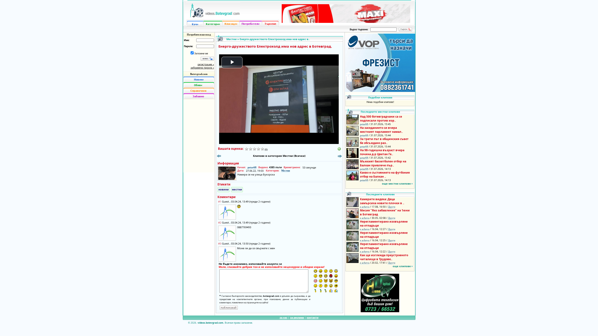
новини (223, 189)
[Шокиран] (336, 271)
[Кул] (320, 276)
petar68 (252, 167)
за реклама (297, 317)
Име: (187, 40)
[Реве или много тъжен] (320, 281)
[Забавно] (199, 96)
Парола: (188, 46)
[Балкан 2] (320, 290)
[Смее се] (325, 276)
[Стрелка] (336, 285)
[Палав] (331, 281)
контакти (312, 317)
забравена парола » (202, 67)
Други (391, 206)
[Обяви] (199, 85)
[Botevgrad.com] (331, 290)
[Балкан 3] (325, 290)
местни (237, 189)
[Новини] (199, 79)
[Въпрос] (325, 285)
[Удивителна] (320, 285)
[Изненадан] (331, 271)
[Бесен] (331, 276)
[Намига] (315, 285)
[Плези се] (336, 276)
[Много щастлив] (315, 271)
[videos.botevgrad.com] (336, 290)
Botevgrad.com (198, 74)
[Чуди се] (336, 281)
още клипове (402, 266)
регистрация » (206, 64)
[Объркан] (315, 276)
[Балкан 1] (315, 290)
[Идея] (331, 285)
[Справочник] (199, 90)
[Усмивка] (320, 271)
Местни (231, 39)
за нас (283, 317)
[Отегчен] (315, 281)
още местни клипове (396, 183)
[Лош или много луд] (325, 281)
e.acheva (364, 206)
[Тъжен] (325, 271)
